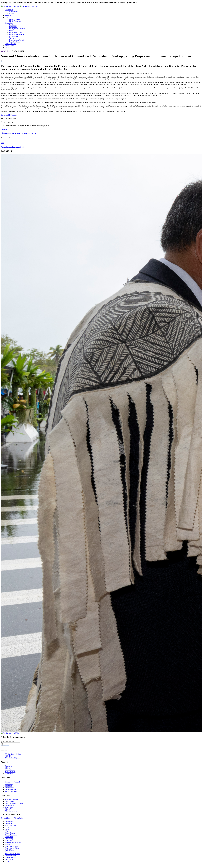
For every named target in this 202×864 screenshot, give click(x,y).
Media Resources (15, 21)
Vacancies (12, 38)
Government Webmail (12, 782)
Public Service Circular (17, 34)
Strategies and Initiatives (17, 29)
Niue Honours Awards (16, 40)
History (7, 768)
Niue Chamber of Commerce (14, 803)
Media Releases (14, 19)
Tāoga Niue (9, 807)
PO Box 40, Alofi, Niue (13, 754)
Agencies (8, 15)
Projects (12, 30)
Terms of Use (5, 818)
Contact (7, 47)
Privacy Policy (19, 818)
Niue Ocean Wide (11, 811)
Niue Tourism (9, 801)
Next (2, 143)
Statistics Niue (10, 805)
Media (7, 17)
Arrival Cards (13, 36)
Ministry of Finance (11, 799)
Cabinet (11, 13)
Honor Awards (10, 770)
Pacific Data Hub (11, 791)
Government (9, 10)
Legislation (13, 27)
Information (9, 23)
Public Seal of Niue (15, 32)
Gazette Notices (10, 44)
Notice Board (9, 46)
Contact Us (9, 784)
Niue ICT (8, 809)
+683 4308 (8, 756)
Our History (13, 25)
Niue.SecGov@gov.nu (12, 758)
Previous (4, 129)
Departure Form (14, 42)
